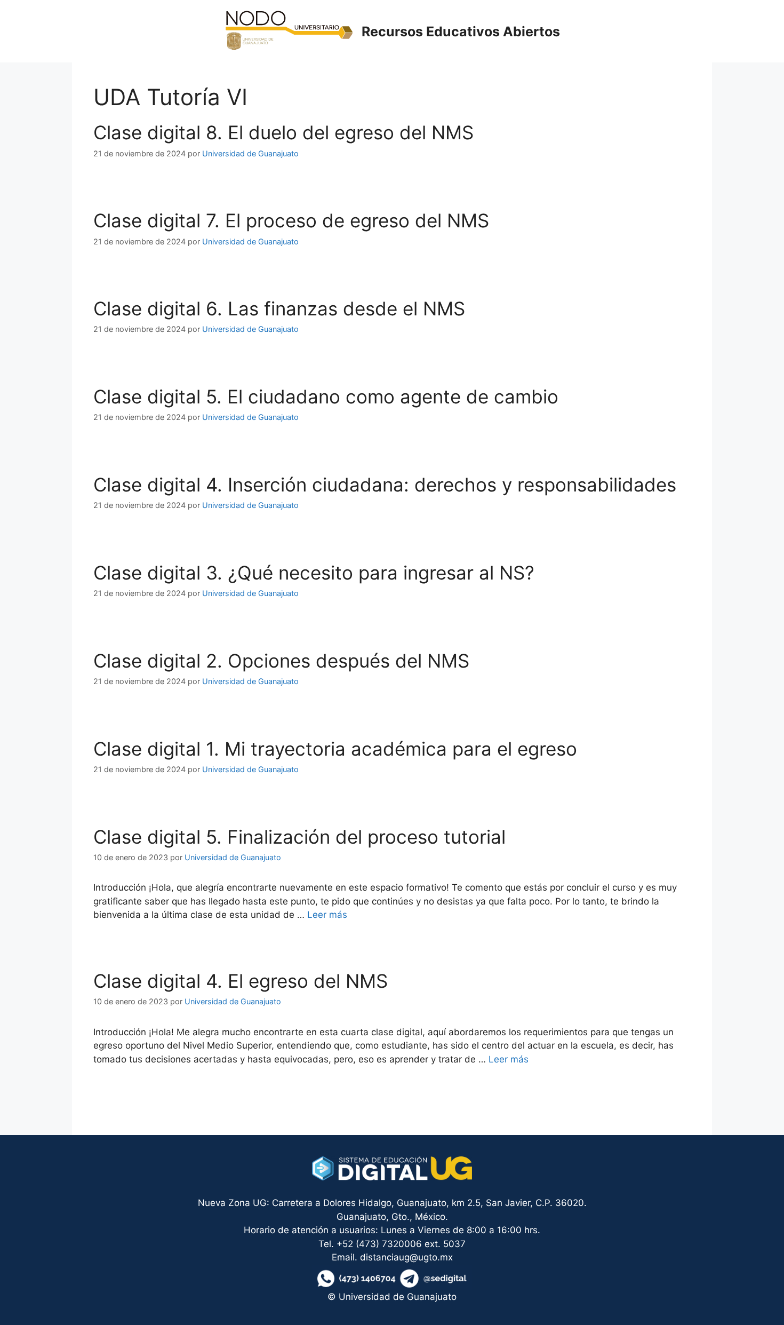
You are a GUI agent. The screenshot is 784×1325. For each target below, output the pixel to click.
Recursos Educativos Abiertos (461, 31)
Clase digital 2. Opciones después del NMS (281, 660)
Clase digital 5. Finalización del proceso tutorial (299, 837)
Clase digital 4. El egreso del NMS (240, 981)
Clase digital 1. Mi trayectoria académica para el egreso (335, 748)
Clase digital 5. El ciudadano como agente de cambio (325, 396)
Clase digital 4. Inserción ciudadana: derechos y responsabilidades (384, 484)
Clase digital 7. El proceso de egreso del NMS (291, 220)
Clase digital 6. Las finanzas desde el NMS (279, 308)
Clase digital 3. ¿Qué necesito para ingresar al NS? (313, 572)
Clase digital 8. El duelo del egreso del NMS (283, 132)
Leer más (327, 914)
